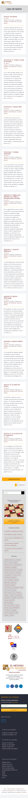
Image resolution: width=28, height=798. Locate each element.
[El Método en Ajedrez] (6, 1)
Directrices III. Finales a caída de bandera (14, 60)
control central (16, 574)
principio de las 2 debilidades (11, 607)
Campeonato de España (10, 567)
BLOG (3, 777)
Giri (13, 592)
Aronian (10, 562)
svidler (16, 612)
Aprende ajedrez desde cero (9, 770)
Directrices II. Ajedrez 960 (12, 107)
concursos (18, 572)
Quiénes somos (6, 762)
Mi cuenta (3, 722)
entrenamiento (8, 587)
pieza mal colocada (9, 605)
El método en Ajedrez (9, 585)
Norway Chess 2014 (9, 600)
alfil (5, 562)
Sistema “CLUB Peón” (8, 743)
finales (14, 590)
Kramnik (12, 595)
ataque (15, 562)
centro (12, 572)
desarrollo (6, 582)
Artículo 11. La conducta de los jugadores (13, 434)
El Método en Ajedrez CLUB (9, 732)
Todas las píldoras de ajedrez (10, 748)
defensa (16, 579)
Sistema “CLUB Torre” (8, 746)
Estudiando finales (18, 587)
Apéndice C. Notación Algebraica (11, 250)
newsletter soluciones (17, 597)
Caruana (6, 572)
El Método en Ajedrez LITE (9, 734)
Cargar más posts (14, 479)
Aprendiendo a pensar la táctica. (13, 534)
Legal (3, 773)
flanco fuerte (7, 592)
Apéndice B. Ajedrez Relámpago (10, 297)
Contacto (4, 775)
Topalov (6, 615)
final (10, 590)
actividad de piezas (9, 559)
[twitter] (8, 686)
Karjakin (6, 595)
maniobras (18, 595)
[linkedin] (21, 686)
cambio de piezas (17, 564)
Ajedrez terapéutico (7, 766)
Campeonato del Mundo (10, 569)
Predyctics (18, 792)
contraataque (7, 574)
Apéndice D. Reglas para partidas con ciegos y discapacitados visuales (12, 196)
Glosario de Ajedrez (10, 17)
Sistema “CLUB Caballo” (8, 744)
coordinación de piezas (10, 577)
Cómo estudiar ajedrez (8, 768)
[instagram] (16, 686)
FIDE (5, 590)
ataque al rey (7, 564)
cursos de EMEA (8, 579)
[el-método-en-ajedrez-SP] (14, 664)
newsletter (7, 597)
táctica (11, 615)
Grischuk (18, 592)
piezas (17, 605)
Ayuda (3, 771)
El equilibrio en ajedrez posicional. (14, 531)
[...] (14, 51)
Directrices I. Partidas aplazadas (11, 153)
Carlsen (20, 569)
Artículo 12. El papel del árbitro (12, 385)
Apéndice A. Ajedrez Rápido (13, 341)
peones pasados (8, 602)
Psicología (13, 610)
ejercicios (13, 582)
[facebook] (12, 686)
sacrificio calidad (8, 612)
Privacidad (15, 702)
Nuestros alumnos (7, 764)
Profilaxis (6, 610)
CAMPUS (3, 720)
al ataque (18, 559)
